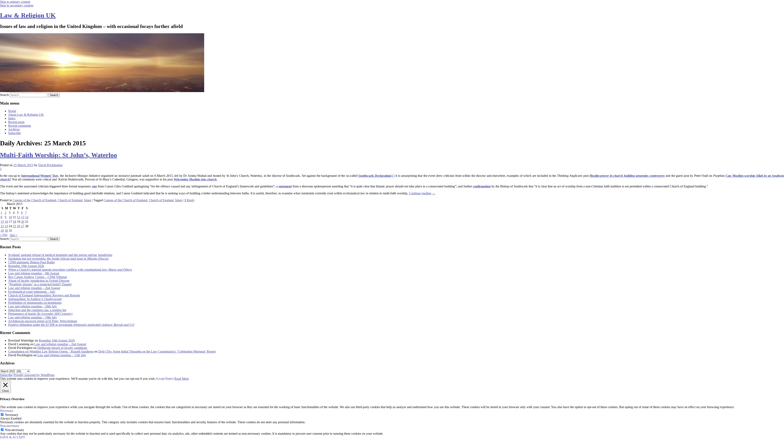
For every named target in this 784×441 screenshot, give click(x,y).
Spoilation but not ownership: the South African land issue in (58, 258)
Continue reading (422, 193)
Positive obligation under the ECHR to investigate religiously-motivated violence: (71, 324)
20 (22, 221)
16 (6, 221)
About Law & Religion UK (26, 114)
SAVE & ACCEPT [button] (12, 437)
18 (14, 221)
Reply (189, 200)
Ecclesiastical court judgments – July (31, 291)
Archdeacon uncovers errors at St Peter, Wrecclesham (42, 321)
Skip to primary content (15, 1)
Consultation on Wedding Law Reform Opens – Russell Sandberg (50, 351)
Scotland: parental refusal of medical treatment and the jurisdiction (60, 255)
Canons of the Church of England (34, 200)
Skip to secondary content (16, 5)
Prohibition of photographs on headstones (35, 302)
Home (12, 111)
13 (22, 217)
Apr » (13, 235)
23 (6, 226)
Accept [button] (160, 378)
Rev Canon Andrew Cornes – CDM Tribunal (37, 277)
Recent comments (19, 125)
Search (4, 95)
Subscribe (14, 133)
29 (2, 230)
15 (2, 221)
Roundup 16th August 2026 (26, 266)
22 (2, 226)
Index (12, 118)
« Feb (3, 235)
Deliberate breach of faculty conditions (62, 348)
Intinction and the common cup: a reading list (37, 310)
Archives (14, 129)
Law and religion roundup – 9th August (33, 273)
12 (18, 217)
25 (14, 226)
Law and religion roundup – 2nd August (34, 288)
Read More (181, 378)
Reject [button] (169, 378)
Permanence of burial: (40, 313)
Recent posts (16, 122)
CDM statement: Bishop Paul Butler (31, 262)
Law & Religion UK (28, 15)
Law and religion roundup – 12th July (61, 355)
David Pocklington (50, 165)
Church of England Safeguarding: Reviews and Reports (44, 295)
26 (18, 226)
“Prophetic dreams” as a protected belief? (39, 284)
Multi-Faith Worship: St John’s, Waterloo (58, 155)
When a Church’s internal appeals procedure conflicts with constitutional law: (70, 269)
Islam (87, 200)
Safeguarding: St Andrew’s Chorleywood (34, 299)
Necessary (11, 414)
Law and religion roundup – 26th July (32, 306)
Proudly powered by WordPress (34, 375)
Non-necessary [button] (9, 426)
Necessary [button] (6, 410)
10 (10, 217)
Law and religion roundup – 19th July (32, 317)
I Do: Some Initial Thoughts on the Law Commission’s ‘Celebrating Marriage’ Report (157, 351)
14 (26, 217)
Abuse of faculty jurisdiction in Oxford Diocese (38, 280)
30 (6, 230)
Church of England (70, 200)
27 (22, 226)
